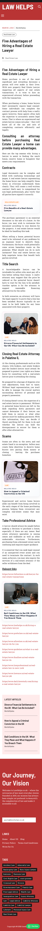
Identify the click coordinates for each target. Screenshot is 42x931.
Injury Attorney (27, 896)
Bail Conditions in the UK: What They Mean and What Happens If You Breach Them (20, 615)
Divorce (21, 883)
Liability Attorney (30, 901)
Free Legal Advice (10, 892)
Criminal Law (9, 883)
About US (14, 839)
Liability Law (8, 905)
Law (5, 901)
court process (25, 878)
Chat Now (34, 926)
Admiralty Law (23, 865)
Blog (22, 839)
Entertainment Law (11, 887)
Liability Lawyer (24, 905)
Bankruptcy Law (10, 870)
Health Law (25, 892)
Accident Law (9, 865)
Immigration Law (10, 896)
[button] (39, 6)
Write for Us (8, 847)
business (7, 874)
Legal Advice (15, 901)
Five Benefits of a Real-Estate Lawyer (18, 209)
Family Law (27, 887)
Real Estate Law (9, 34)
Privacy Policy (9, 843)
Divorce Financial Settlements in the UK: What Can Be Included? (20, 344)
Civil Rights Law (10, 878)
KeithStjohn (21, 28)
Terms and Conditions (28, 843)
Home (5, 839)
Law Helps (17, 7)
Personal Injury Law (22, 910)
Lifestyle (7, 910)
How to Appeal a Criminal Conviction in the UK (17, 492)
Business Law (19, 874)
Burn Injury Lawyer (28, 870)
